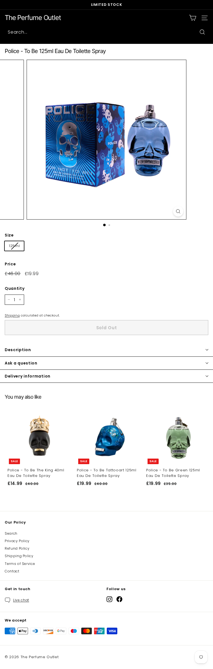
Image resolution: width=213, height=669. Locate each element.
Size (9, 235)
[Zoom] (178, 211)
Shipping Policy (19, 556)
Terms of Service (20, 563)
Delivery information (27, 376)
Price (10, 264)
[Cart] (192, 18)
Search (11, 533)
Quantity (14, 288)
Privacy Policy (17, 541)
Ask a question (21, 363)
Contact (12, 571)
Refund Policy (17, 548)
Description (18, 350)
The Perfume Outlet (33, 17)
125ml (14, 245)
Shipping (12, 315)
